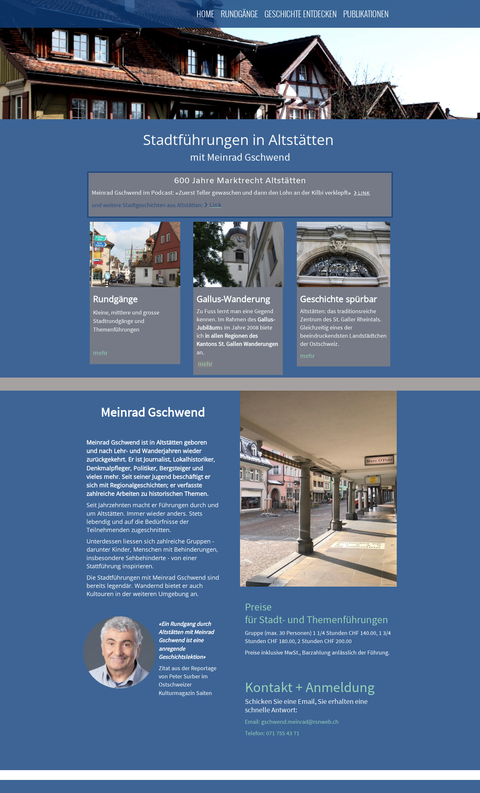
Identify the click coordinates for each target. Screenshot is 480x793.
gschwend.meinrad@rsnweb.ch (300, 721)
